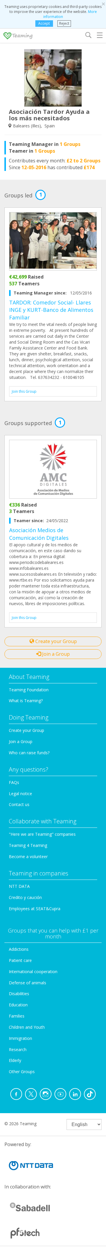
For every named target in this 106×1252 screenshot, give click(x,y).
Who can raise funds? (29, 752)
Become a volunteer (28, 856)
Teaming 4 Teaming (28, 845)
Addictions (19, 949)
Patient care (20, 960)
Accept (44, 23)
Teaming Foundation (29, 689)
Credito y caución (25, 897)
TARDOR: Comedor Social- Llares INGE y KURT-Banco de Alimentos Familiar (51, 310)
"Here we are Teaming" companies (42, 834)
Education (18, 1005)
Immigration (20, 1038)
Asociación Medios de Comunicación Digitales (39, 534)
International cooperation (33, 971)
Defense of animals (27, 982)
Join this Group (24, 391)
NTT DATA (19, 886)
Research (17, 1049)
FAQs (14, 782)
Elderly (15, 1060)
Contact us (19, 804)
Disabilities (19, 993)
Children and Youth (27, 1027)
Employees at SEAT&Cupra (34, 908)
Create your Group (55, 641)
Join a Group (55, 654)
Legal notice (20, 793)
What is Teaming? (26, 700)
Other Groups (22, 1071)
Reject (64, 23)
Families (16, 1016)
